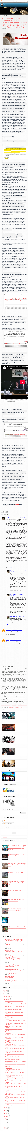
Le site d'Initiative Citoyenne (11, 969)
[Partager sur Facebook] (7, 512)
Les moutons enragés (10, 964)
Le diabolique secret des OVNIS (15, 872)
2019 (5, 1119)
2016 (5, 1124)
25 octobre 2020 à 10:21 (19, 518)
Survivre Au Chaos (9, 976)
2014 (5, 1127)
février (7, 1116)
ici (16, 60)
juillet (7, 1108)
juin (6, 1110)
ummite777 (8, 630)
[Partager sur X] (5, 512)
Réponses (9, 567)
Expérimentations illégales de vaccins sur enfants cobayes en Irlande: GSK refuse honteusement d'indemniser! (14, 972)
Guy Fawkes (9, 518)
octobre (7, 999)
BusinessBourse (9, 950)
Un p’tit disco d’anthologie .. (11, 982)
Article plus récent (5, 705)
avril (7, 1113)
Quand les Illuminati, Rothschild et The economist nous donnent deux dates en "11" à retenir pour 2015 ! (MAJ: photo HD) (17, 847)
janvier (7, 1118)
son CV (17, 504)
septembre (8, 1105)
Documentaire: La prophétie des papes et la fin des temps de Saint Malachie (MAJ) (17, 865)
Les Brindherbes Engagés (11, 980)
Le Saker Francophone (10, 944)
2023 (5, 990)
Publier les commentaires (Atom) (15, 707)
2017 (5, 1122)
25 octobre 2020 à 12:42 (18, 616)
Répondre (8, 564)
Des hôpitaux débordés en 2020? (12, 1059)
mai (6, 1111)
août (7, 1107)
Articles (7, 821)
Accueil (14, 705)
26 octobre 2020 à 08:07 (17, 630)
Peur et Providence (9, 977)
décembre (8, 996)
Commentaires (8, 823)
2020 (5, 995)
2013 (5, 1128)
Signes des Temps (9, 956)
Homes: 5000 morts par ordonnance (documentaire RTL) (13, 1043)
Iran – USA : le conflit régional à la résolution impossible (12, 966)
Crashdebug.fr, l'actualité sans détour (14, 939)
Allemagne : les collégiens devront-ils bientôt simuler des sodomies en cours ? (17, 928)
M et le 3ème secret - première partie (16, 917)
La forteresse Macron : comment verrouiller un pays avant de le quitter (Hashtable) (14, 941)
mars (7, 1115)
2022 (5, 992)
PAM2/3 (7, 640)
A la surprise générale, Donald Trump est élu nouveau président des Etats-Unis (16, 883)
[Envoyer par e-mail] (2, 512)
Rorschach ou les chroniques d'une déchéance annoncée (16, 900)
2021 (5, 993)
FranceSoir (5, 505)
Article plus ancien (22, 705)
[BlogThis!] (3, 512)
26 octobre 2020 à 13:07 (15, 640)
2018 (5, 1121)
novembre (8, 998)
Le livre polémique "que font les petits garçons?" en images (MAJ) (16, 909)
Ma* (11, 616)
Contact (5, 837)
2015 (5, 1125)
